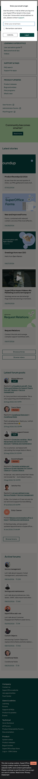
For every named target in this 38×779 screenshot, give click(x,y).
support (21, 18)
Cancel (10, 35)
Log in (27, 35)
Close (33, 763)
